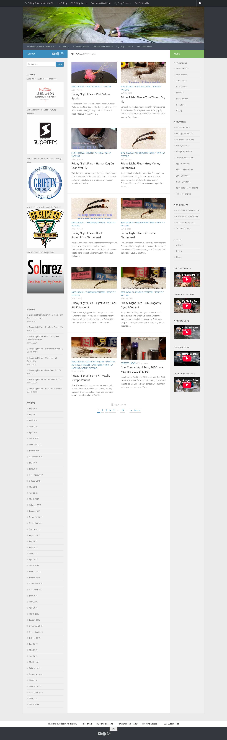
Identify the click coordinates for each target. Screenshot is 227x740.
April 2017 (33, 559)
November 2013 (36, 692)
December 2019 (35, 457)
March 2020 (34, 438)
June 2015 (33, 644)
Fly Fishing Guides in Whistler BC (39, 3)
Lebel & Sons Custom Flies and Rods (41, 79)
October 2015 (34, 638)
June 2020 (33, 420)
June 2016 (33, 596)
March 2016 (34, 614)
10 (122, 410)
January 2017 (34, 577)
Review (179, 251)
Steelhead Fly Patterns (185, 222)
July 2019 (33, 463)
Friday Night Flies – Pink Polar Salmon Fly (46, 327)
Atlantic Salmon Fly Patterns (187, 210)
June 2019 (33, 469)
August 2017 (34, 535)
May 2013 (33, 698)
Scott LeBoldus (182, 68)
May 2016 (33, 602)
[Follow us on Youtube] (53, 53)
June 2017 (33, 547)
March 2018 (34, 499)
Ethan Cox (180, 93)
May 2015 (33, 650)
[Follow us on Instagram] (62, 53)
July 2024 (33, 408)
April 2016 (33, 608)
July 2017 (33, 541)
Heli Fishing (62, 3)
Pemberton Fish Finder (101, 3)
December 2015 (35, 626)
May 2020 (33, 426)
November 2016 (36, 590)
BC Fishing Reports (79, 3)
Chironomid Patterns (145, 153)
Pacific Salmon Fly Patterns (98, 87)
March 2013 (34, 704)
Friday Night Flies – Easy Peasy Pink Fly (45, 370)
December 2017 (35, 517)
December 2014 (35, 674)
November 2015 (36, 632)
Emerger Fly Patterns (185, 133)
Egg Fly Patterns (183, 164)
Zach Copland (181, 80)
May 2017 (33, 553)
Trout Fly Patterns (94, 153)
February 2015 (35, 668)
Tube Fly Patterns (183, 194)
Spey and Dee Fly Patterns (187, 188)
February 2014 (35, 686)
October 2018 (34, 481)
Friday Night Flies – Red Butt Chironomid (45, 389)
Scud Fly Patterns (183, 182)
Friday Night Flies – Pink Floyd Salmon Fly (46, 349)
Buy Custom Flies (142, 3)
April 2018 (33, 493)
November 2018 (36, 475)
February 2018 (35, 505)
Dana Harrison (182, 99)
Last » (137, 410)
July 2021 (33, 414)
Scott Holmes (77, 153)
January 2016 (34, 620)
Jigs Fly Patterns (182, 176)
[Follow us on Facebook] (57, 53)
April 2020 (33, 432)
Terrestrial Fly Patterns (185, 157)
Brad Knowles (77, 87)
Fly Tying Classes (121, 3)
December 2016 (35, 583)
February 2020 (35, 445)
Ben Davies (180, 105)
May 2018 (33, 487)
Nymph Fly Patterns (144, 292)
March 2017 (34, 565)
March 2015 (34, 662)
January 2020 (34, 451)
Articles (179, 245)
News (133, 363)
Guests (179, 111)
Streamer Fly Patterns (92, 365)
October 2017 (34, 529)
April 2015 (33, 656)
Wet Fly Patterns (89, 368)
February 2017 (35, 571)
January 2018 (34, 511)
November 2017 (36, 523)
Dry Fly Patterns (143, 87)
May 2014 (33, 680)
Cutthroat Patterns (95, 362)
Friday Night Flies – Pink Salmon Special (45, 379)
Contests (125, 363)
